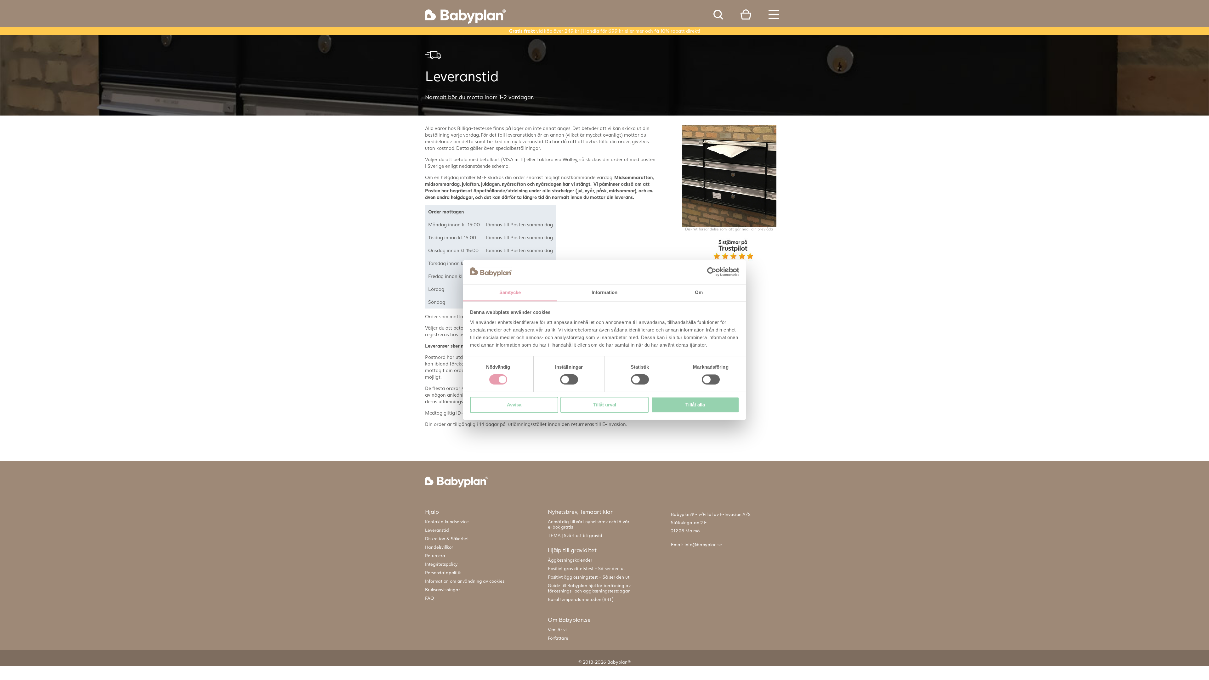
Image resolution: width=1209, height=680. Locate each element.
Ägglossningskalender (570, 560)
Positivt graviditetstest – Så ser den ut (586, 568)
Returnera (435, 555)
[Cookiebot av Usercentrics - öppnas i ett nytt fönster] (711, 272)
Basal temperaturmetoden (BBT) (580, 599)
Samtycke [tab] (510, 292)
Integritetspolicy (441, 564)
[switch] (569, 380)
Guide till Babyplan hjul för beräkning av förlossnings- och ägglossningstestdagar (589, 588)
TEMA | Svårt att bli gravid (575, 535)
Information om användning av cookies (464, 581)
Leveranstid (437, 530)
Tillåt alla (695, 404)
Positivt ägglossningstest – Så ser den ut (588, 577)
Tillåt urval (604, 404)
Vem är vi (557, 629)
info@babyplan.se (703, 544)
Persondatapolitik (443, 572)
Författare (558, 638)
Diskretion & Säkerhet (447, 538)
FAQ (429, 598)
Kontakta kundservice (447, 521)
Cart (746, 14)
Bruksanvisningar (442, 589)
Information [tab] (604, 292)
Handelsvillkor (439, 547)
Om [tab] (699, 292)
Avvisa (514, 404)
